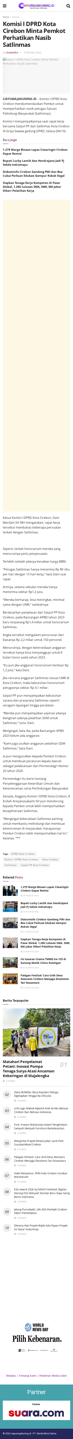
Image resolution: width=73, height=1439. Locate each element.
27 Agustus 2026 (30, 931)
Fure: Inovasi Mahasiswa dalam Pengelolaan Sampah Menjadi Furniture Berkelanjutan (40, 1126)
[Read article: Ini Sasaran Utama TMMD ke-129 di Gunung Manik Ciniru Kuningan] (10, 962)
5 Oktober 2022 (32, 52)
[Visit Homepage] (36, 5)
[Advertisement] (36, 355)
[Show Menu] (4, 5)
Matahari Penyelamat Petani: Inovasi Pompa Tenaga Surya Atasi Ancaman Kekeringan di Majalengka (28, 1068)
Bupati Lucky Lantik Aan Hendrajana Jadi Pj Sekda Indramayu (44, 905)
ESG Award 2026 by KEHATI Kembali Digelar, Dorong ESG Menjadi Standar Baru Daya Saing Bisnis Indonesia (42, 1193)
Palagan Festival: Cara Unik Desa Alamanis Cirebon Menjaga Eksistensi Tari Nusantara (45, 979)
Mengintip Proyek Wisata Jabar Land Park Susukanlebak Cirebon (38, 1142)
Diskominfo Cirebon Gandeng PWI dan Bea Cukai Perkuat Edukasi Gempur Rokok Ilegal (34, 173)
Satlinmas (11, 865)
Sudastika (12, 52)
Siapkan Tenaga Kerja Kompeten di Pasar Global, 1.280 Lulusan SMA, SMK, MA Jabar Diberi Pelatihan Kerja (32, 186)
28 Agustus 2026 (30, 911)
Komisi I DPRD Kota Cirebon (21, 859)
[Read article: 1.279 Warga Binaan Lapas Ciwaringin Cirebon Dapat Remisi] (10, 890)
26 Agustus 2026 (30, 951)
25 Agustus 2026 (30, 987)
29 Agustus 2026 (30, 895)
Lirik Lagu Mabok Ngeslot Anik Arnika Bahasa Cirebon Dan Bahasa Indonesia (41, 1110)
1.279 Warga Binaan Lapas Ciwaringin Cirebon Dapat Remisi (45, 888)
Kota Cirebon (50, 859)
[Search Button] (68, 5)
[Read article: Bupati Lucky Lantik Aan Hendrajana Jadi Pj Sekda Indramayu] (10, 906)
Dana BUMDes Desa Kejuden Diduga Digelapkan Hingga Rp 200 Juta (36, 1094)
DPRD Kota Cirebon (23, 853)
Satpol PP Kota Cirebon (35, 865)
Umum (15, 17)
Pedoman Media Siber (53, 1375)
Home (6, 17)
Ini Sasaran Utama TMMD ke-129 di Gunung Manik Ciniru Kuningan (43, 961)
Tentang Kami (27, 1375)
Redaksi (11, 1375)
